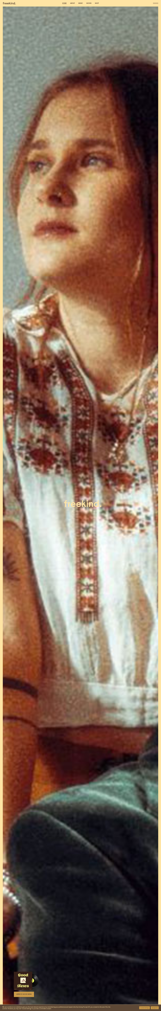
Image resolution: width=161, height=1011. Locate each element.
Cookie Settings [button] (144, 1008)
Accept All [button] (155, 1008)
